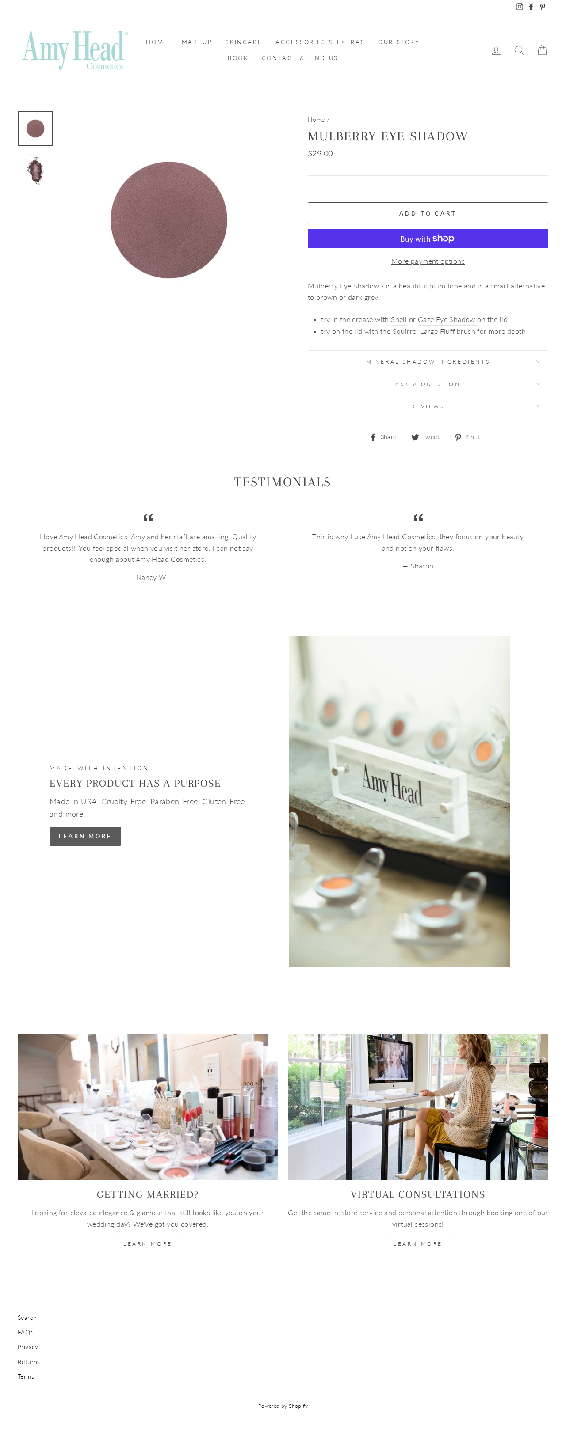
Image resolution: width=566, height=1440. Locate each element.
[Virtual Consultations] (418, 1107)
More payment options (428, 261)
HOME (157, 41)
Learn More (85, 836)
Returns (29, 1361)
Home (316, 119)
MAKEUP (197, 41)
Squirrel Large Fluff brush (434, 331)
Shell (399, 319)
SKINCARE (244, 41)
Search (27, 1317)
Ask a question (427, 384)
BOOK (238, 57)
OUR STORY (399, 41)
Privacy (28, 1346)
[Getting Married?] (148, 1107)
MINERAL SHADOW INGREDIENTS (428, 361)
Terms (26, 1376)
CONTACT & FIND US (300, 57)
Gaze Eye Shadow (447, 319)
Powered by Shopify (283, 1405)
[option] (169, 220)
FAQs (25, 1332)
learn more (147, 1243)
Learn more (418, 1243)
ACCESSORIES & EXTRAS (320, 41)
